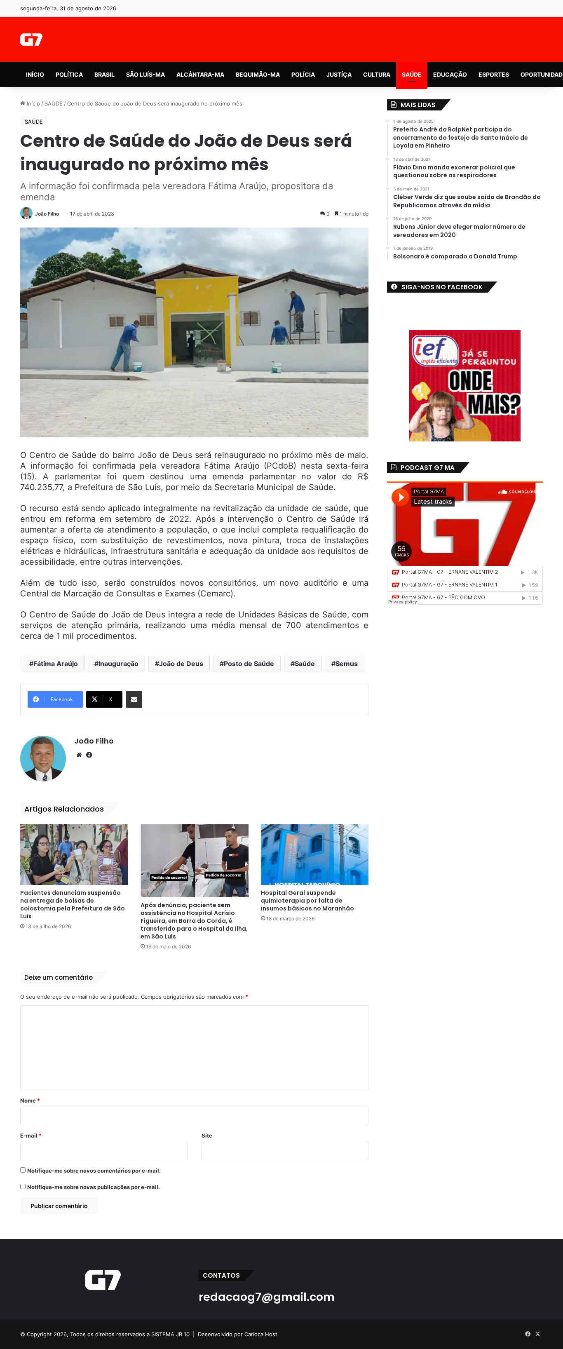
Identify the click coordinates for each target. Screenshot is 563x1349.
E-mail (31, 1135)
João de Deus (181, 663)
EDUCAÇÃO (450, 74)
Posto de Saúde (249, 663)
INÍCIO (35, 74)
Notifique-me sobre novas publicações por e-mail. (93, 1187)
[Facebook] (89, 755)
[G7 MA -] (31, 39)
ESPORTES (494, 74)
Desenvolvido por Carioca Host (237, 1334)
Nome (30, 1100)
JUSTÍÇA (339, 74)
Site (207, 1135)
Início (32, 103)
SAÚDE (412, 74)
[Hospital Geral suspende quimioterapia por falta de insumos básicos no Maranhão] (315, 854)
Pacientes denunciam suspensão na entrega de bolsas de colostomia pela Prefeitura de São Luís (72, 904)
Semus (346, 663)
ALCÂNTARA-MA (200, 74)
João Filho (47, 214)
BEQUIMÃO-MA (258, 74)
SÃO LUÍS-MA (145, 74)
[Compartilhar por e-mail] (134, 699)
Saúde (305, 663)
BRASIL (104, 74)
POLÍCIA (303, 74)
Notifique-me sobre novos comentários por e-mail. (94, 1170)
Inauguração (118, 663)
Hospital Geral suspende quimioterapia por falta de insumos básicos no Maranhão (307, 901)
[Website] (79, 755)
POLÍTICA (69, 74)
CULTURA (376, 74)
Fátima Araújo (55, 663)
